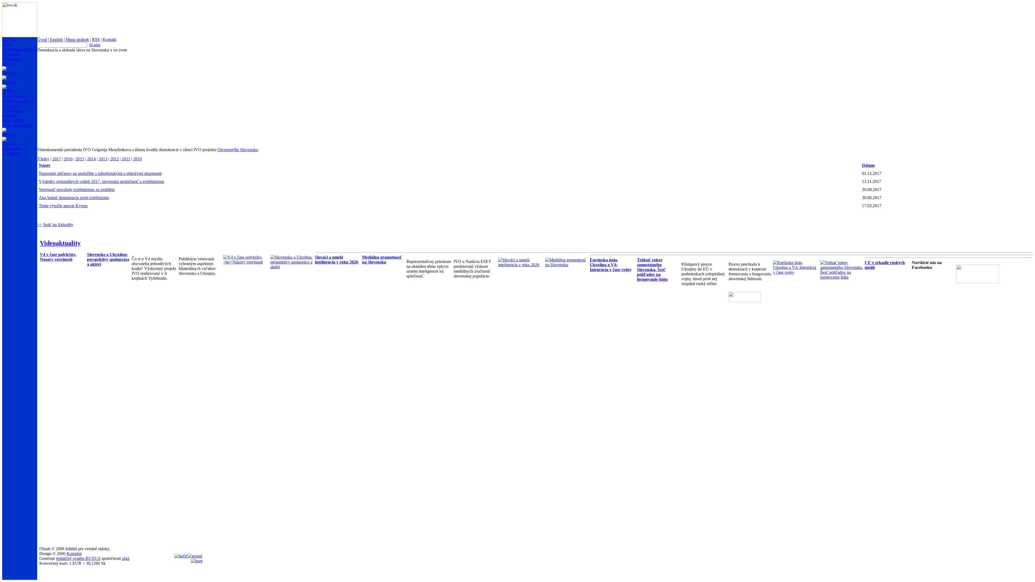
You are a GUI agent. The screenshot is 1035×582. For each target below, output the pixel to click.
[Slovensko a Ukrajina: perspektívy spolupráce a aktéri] (292, 267)
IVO (7, 44)
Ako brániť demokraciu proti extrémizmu (74, 197)
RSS (96, 39)
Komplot (74, 553)
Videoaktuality (60, 243)
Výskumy (11, 105)
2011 (126, 159)
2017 (56, 159)
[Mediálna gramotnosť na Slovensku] (567, 264)
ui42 (125, 558)
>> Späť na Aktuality (55, 224)
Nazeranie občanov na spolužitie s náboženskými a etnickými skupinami (100, 173)
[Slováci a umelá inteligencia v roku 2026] (520, 264)
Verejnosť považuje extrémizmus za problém (77, 189)
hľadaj (94, 45)
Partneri (8, 134)
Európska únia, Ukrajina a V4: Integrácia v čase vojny (611, 265)
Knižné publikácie (18, 101)
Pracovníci (12, 59)
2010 (137, 159)
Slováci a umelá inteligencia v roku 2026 (336, 259)
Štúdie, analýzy (16, 96)
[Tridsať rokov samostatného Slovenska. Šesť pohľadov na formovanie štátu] (842, 277)
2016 (68, 159)
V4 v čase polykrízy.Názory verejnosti (58, 257)
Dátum (868, 165)
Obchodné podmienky (11, 150)
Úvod (42, 39)
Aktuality (10, 73)
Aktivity (9, 91)
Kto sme (9, 39)
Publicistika (13, 120)
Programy (11, 54)
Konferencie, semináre (13, 113)
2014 (91, 159)
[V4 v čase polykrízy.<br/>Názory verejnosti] (245, 262)
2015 (79, 159)
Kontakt (109, 39)
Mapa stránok (77, 39)
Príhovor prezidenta (20, 49)
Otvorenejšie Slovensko (238, 149)
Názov (44, 165)
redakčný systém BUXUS (78, 558)
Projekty (9, 82)
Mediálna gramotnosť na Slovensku (382, 259)
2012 (114, 159)
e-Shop (8, 143)
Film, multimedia (17, 125)
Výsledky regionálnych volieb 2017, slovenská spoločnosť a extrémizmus (101, 181)
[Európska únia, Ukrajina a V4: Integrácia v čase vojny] (795, 272)
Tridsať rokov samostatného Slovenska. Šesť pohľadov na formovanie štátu (652, 270)
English (56, 39)
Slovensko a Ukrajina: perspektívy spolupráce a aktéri (108, 259)
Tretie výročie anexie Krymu (63, 205)
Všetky (43, 159)
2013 (103, 159)
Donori (9, 63)
